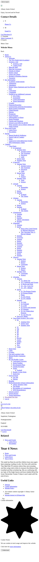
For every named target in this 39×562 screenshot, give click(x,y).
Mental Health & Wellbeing (17, 135)
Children (7, 144)
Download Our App (11, 397)
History (23, 263)
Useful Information (19, 99)
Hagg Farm (12, 349)
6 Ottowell (16, 162)
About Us (8, 56)
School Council (14, 392)
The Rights (16, 386)
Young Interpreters (18, 101)
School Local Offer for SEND (18, 123)
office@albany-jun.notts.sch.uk (10, 408)
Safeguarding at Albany (16, 117)
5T (18, 327)
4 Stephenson (17, 212)
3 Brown (15, 257)
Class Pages (12, 146)
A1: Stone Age (25, 280)
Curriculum (12, 90)
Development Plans (19, 365)
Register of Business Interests (18, 76)
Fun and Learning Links (16, 354)
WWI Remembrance (19, 390)
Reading (11, 381)
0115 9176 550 (5, 404)
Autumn (19, 185)
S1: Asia (23, 302)
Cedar (19, 347)
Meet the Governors (15, 69)
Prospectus (12, 114)
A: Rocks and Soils (27, 284)
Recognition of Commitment (22, 388)
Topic (22, 175)
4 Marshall (16, 223)
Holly (18, 343)
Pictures (19, 221)
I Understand (5, 550)
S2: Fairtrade (25, 304)
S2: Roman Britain (27, 293)
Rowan (19, 338)
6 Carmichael (17, 148)
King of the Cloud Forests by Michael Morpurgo (29, 229)
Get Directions (6, 430)
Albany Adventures (23, 219)
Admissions (12, 83)
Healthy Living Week (19, 372)
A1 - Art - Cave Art (27, 286)
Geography (24, 264)
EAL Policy (16, 96)
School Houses (13, 393)
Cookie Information (11, 486)
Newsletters (12, 132)
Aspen (19, 340)
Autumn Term (21, 150)
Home (7, 55)
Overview (20, 237)
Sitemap (7, 485)
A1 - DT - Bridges (26, 288)
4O (18, 332)
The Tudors (24, 196)
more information (15, 546)
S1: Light (24, 306)
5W (18, 329)
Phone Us (8, 24)
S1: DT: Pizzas (25, 297)
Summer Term (21, 160)
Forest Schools (13, 375)
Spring (19, 191)
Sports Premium (14, 119)
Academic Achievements (16, 81)
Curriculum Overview (20, 361)
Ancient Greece (26, 151)
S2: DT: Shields (26, 298)
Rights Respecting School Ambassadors (21, 383)
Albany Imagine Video (20, 384)
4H (18, 331)
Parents (7, 133)
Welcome (12, 58)
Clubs (10, 350)
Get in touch (5, 2)
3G (18, 336)
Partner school (13, 72)
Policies (11, 112)
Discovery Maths (22, 316)
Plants (23, 295)
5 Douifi (15, 184)
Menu (10, 139)
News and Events (10, 128)
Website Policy (9, 488)
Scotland (23, 194)
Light (22, 157)
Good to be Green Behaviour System (20, 141)
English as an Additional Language (20, 94)
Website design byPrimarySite (15, 495)
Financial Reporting (15, 105)
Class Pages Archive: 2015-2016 (23, 318)
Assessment (16, 98)
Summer (19, 193)
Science (23, 176)
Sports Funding (17, 363)
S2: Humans (25, 309)
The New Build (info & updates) (19, 60)
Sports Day (16, 374)
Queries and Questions (16, 121)
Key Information (10, 80)
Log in (7, 399)
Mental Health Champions (17, 356)
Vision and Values (14, 74)
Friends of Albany (14, 71)
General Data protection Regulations (20, 107)
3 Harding (16, 277)
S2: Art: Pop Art (26, 315)
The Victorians (25, 153)
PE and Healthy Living (16, 359)
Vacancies (12, 78)
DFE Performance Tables (17, 142)
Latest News (13, 130)
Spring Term (21, 159)
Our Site (15, 377)
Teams (15, 368)
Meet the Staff (13, 67)
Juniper (19, 341)
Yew (18, 345)
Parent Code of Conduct (16, 137)
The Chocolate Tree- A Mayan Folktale (28, 233)
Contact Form (17, 65)
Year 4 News (9, 459)
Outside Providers (18, 366)
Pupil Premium (13, 116)
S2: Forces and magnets (28, 307)
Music (11, 358)
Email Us (8, 31)
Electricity (24, 155)
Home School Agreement (17, 108)
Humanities (24, 187)
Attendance (12, 85)
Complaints (12, 92)
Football (19, 370)
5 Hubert (15, 198)
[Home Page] (1, 6)
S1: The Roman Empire (28, 291)
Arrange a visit (13, 62)
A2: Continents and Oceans (29, 282)
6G (18, 320)
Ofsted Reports (13, 110)
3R (18, 334)
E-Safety (11, 103)
